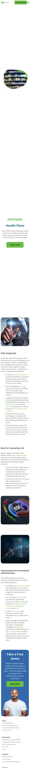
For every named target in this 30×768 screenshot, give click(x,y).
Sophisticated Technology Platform (11, 739)
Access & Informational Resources (11, 761)
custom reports (15, 611)
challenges (16, 604)
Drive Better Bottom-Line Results (10, 727)
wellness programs (20, 375)
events (17, 608)
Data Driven (5, 747)
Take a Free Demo (7, 730)
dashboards (20, 597)
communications (14, 631)
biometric (9, 406)
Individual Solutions (7, 756)
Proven (4, 749)
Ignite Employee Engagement (10, 725)
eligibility (20, 627)
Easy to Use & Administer (8, 744)
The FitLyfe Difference (8, 723)
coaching (22, 386)
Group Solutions (6, 759)
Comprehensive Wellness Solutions (11, 742)
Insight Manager (21, 455)
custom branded (21, 586)
